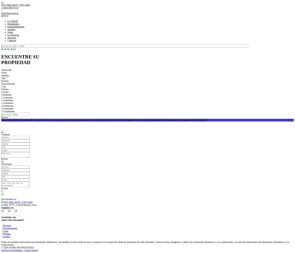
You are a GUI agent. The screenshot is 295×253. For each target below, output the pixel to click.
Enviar (4, 159)
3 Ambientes (7, 103)
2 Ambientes (7, 100)
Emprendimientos (15, 26)
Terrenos (7, 225)
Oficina (4, 89)
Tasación (11, 37)
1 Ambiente (6, 97)
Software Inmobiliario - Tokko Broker (19, 250)
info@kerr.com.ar (9, 13)
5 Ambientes (7, 108)
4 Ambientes (7, 106)
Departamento (8, 83)
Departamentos (10, 228)
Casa (3, 86)
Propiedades (13, 24)
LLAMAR (12, 21)
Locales (5, 92)
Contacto (11, 40)
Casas (5, 231)
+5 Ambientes (8, 111)
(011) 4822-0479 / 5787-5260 (18, 202)
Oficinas (7, 233)
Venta (10, 32)
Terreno (5, 81)
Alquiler (11, 29)
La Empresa (13, 35)
